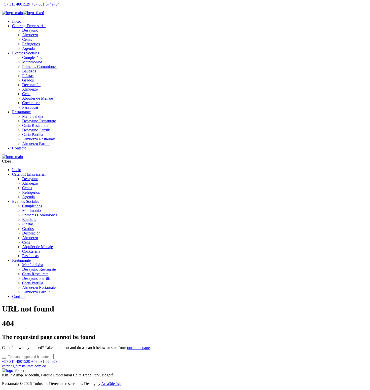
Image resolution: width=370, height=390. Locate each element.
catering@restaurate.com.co (24, 366)
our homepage (138, 347)
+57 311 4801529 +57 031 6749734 (31, 4)
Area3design (111, 383)
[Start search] (4, 358)
